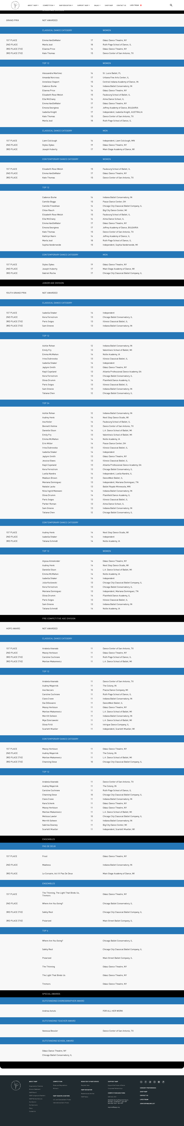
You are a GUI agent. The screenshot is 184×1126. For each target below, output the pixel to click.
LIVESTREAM (134, 5)
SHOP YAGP (109, 5)
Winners (55, 1088)
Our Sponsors (33, 1105)
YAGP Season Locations (61, 1096)
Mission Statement (34, 1089)
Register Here (85, 1085)
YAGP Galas (84, 1097)
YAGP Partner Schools (35, 1099)
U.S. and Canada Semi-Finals (62, 1099)
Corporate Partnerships (115, 1088)
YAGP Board (33, 1092)
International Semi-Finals (61, 1102)
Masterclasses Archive (87, 1093)
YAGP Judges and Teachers (37, 1095)
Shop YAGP (143, 1091)
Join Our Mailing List (147, 1103)
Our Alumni (32, 1102)
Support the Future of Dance (116, 1085)
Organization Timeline (36, 1086)
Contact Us (32, 1111)
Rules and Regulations (60, 1085)
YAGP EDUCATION (86, 1090)
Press (31, 1108)
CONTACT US (121, 5)
